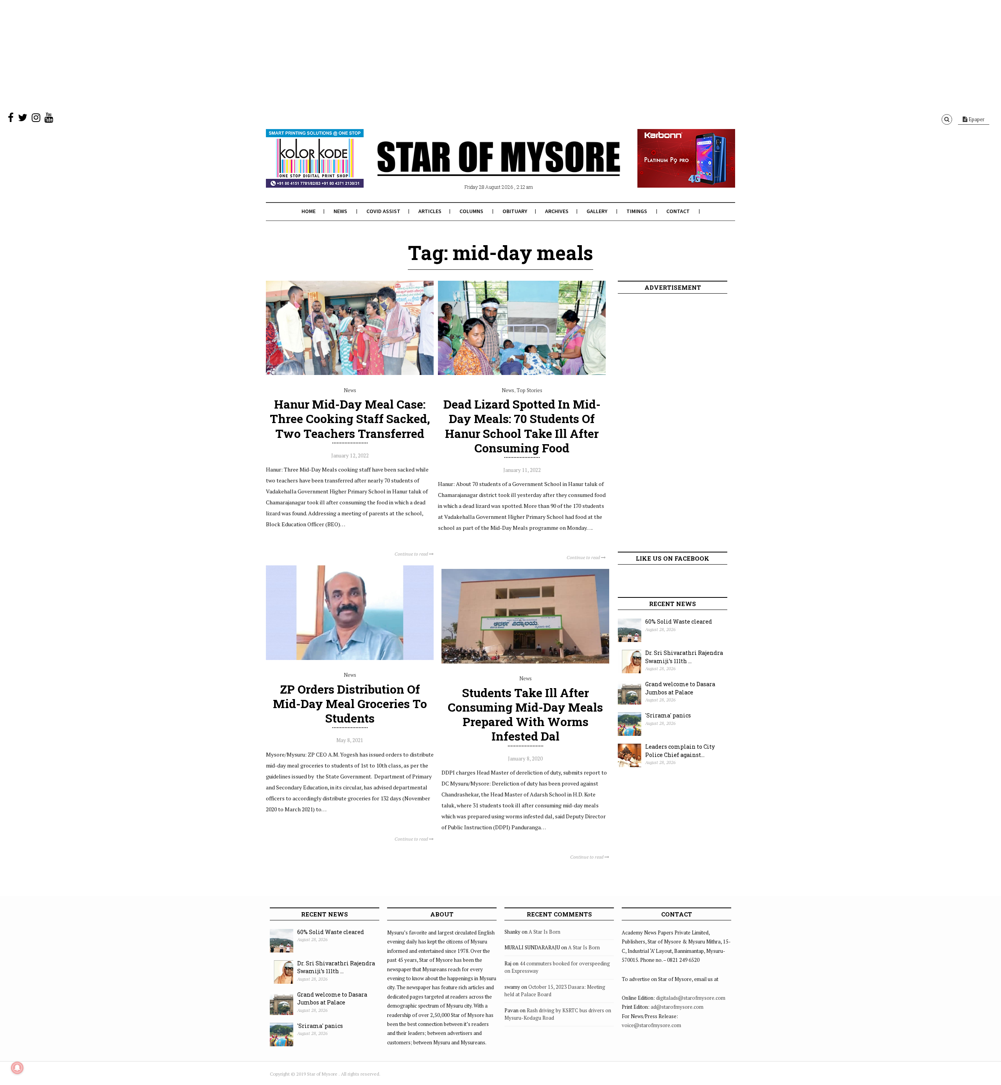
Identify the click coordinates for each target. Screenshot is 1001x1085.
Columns (471, 211)
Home (308, 211)
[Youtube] (49, 119)
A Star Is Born (544, 931)
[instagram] (36, 119)
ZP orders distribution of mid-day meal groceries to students (350, 703)
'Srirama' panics (668, 715)
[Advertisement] (234, 54)
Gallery (597, 211)
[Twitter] (22, 119)
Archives (557, 211)
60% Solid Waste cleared (678, 621)
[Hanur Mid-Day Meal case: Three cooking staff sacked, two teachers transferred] (350, 373)
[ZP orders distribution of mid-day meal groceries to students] (350, 658)
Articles (429, 211)
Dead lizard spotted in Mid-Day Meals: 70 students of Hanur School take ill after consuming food (522, 426)
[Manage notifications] (17, 1068)
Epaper (976, 119)
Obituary (514, 211)
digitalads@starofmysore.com (690, 997)
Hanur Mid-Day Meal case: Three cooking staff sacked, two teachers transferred (350, 418)
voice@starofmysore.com (651, 1025)
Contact (678, 211)
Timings (636, 211)
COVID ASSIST (383, 211)
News (340, 211)
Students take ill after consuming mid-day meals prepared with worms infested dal (525, 714)
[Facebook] (11, 119)
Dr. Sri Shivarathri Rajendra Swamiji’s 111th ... (684, 657)
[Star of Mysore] (481, 168)
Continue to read (412, 554)
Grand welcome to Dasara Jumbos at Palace (680, 688)
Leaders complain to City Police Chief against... (680, 751)
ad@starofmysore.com (677, 1006)
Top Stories (529, 390)
